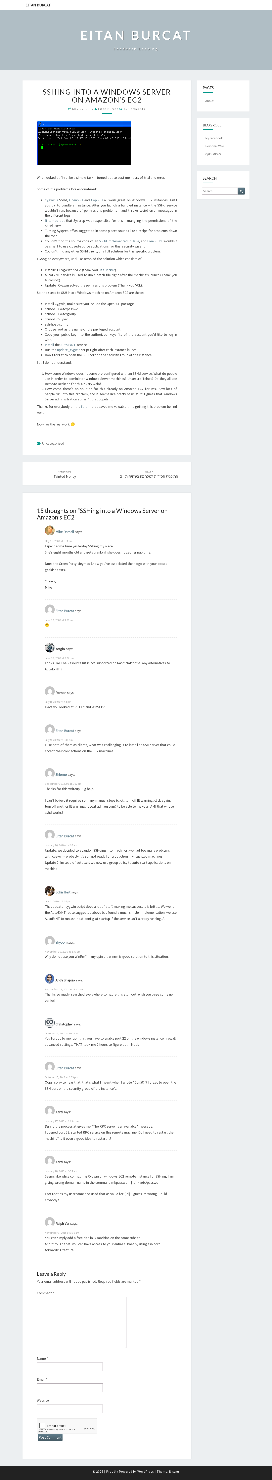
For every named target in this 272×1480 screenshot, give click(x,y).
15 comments (134, 109)
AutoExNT (68, 344)
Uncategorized (53, 443)
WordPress (145, 1471)
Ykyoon (61, 942)
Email (42, 1379)
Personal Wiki (214, 146)
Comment (45, 1293)
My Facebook (214, 138)
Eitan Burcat (38, 4)
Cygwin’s (51, 200)
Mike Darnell (65, 532)
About (209, 101)
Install (49, 344)
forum (85, 406)
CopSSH (97, 200)
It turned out (55, 220)
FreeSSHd (154, 241)
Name (42, 1358)
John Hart (63, 892)
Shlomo (61, 774)
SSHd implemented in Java (119, 241)
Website (43, 1400)
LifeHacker (107, 270)
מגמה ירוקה (213, 154)
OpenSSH (76, 200)
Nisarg (174, 1471)
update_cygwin (68, 349)
